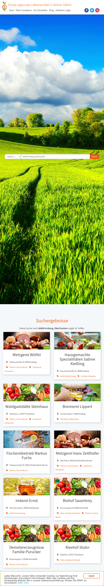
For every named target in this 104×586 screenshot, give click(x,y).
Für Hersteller (40, 10)
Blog (51, 10)
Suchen (95, 156)
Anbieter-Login (63, 10)
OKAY (92, 576)
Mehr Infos (23, 582)
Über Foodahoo (24, 10)
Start (11, 10)
